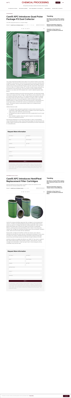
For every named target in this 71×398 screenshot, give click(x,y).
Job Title (28, 143)
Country (10, 151)
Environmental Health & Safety (12, 175)
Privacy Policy (31, 395)
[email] (28, 28)
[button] (7, 2)
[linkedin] (23, 28)
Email (10, 139)
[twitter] (25, 28)
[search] (9, 2)
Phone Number (28, 139)
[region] (35, 396)
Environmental (48, 8)
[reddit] (27, 28)
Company (10, 143)
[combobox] (25, 153)
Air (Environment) (9, 13)
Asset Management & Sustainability (36, 8)
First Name (11, 135)
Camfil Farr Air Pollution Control (17, 25)
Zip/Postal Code (12, 147)
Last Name (28, 135)
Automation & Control (12, 8)
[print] (43, 28)
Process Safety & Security (57, 8)
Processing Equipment (23, 8)
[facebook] (21, 28)
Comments (11, 155)
